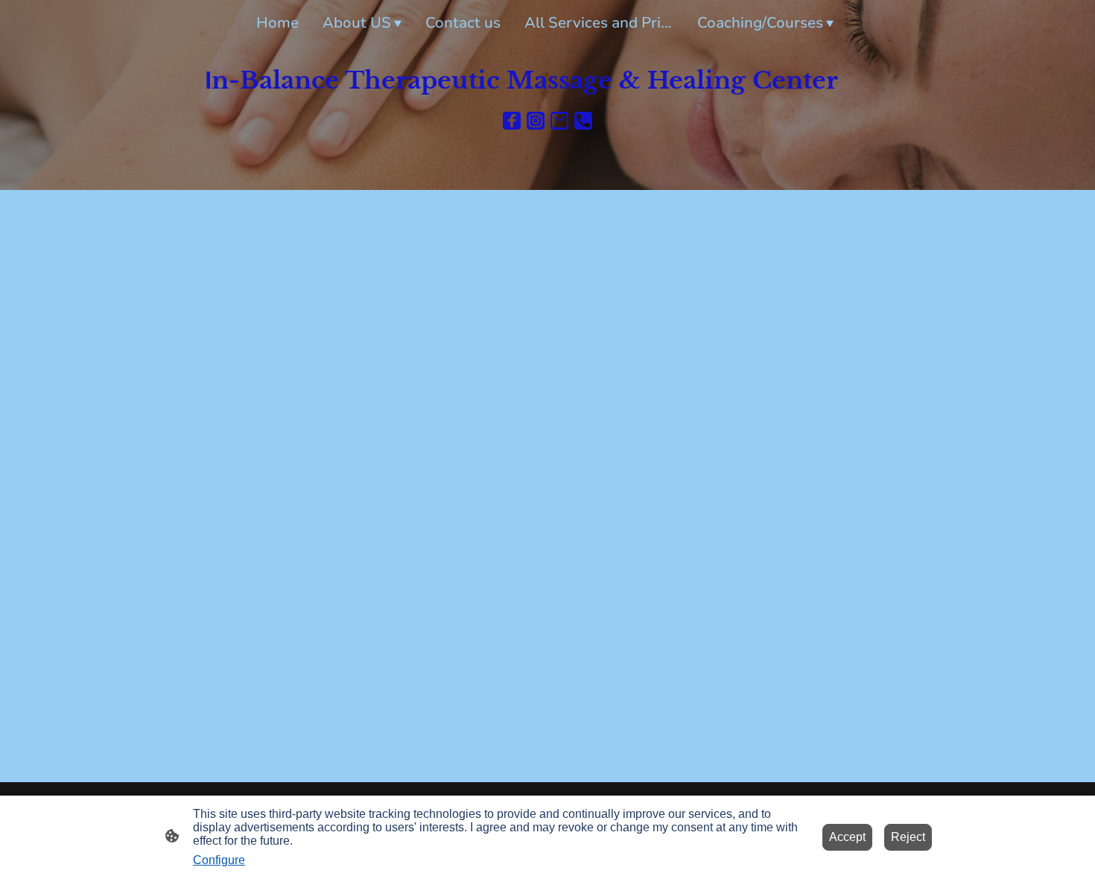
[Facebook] (512, 121)
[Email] (559, 121)
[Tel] (583, 121)
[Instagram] (536, 121)
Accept (847, 837)
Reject (908, 837)
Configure (219, 860)
